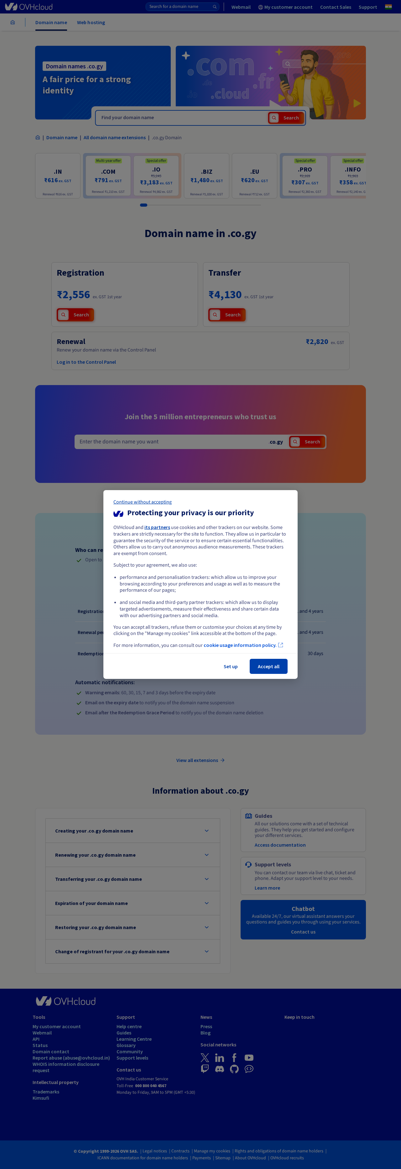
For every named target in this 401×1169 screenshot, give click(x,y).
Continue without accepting (142, 502)
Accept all (268, 666)
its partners (157, 527)
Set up (231, 666)
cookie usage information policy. (240, 645)
